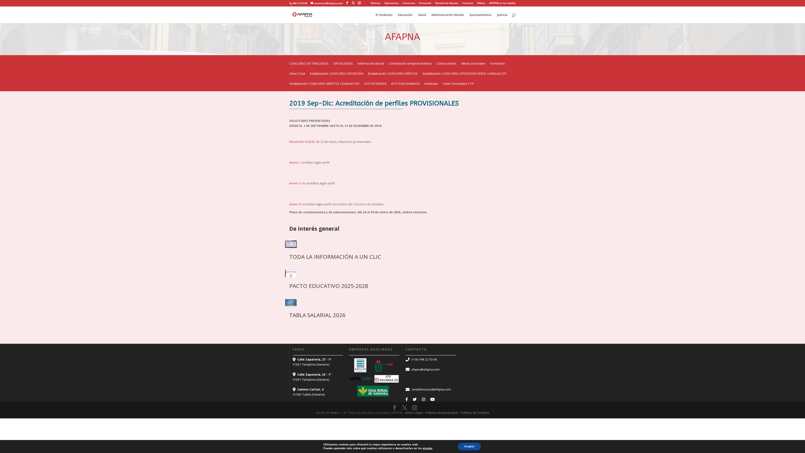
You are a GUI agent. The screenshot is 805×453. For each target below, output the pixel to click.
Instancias (408, 3)
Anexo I (294, 162)
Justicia (502, 15)
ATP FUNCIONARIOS (405, 84)
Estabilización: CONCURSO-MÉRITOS (393, 74)
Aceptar (469, 446)
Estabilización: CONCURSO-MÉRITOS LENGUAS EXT (324, 84)
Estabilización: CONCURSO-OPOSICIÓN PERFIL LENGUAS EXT (465, 74)
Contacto (467, 3)
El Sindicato (384, 15)
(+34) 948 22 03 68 (423, 359)
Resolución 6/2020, (302, 142)
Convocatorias (446, 63)
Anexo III (295, 204)
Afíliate (481, 3)
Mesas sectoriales (473, 63)
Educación (405, 15)
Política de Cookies (475, 413)
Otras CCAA (297, 74)
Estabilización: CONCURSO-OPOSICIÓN (336, 74)
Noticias (375, 3)
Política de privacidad (441, 413)
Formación (425, 3)
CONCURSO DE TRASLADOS (308, 63)
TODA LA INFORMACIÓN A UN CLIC (335, 256)
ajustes (427, 448)
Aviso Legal (414, 413)
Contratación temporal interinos (410, 63)
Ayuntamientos (481, 15)
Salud (422, 15)
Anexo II (294, 183)
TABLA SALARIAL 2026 (317, 315)
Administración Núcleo (447, 15)
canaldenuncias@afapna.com (430, 389)
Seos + (335, 413)
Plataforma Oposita (446, 3)
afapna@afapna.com (425, 369)
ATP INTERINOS (375, 84)
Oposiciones (391, 3)
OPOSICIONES (343, 63)
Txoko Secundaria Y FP (458, 84)
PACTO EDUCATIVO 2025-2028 (328, 286)
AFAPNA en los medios (502, 3)
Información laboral (370, 63)
